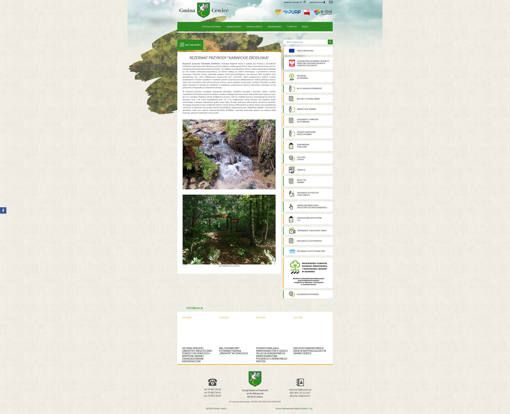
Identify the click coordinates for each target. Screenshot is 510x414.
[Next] (335, 338)
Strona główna (211, 26)
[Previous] (175, 338)
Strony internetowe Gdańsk (288, 408)
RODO (305, 26)
